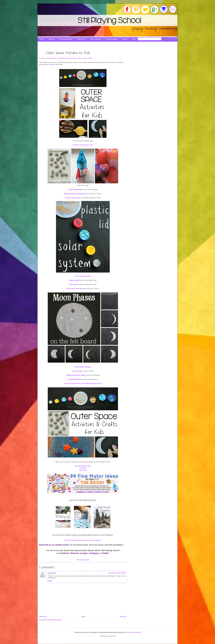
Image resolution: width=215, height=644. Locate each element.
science (79, 58)
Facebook (64, 553)
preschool (74, 58)
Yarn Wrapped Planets (75, 379)
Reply (50, 581)
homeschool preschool (64, 58)
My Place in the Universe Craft (83, 145)
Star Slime (72, 284)
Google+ (84, 553)
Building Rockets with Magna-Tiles (75, 194)
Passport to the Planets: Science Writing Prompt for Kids (82, 383)
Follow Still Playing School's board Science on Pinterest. (82, 540)
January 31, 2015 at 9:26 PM (117, 573)
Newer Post (42, 616)
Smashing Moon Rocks (76, 189)
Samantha (52, 573)
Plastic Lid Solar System (83, 276)
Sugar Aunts (83, 470)
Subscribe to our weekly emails (54, 545)
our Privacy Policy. (135, 632)
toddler (90, 58)
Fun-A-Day (82, 468)
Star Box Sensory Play (72, 198)
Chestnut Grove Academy (83, 466)
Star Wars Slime (77, 371)
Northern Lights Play (75, 280)
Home (83, 616)
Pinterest (74, 553)
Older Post (123, 616)
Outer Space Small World (75, 288)
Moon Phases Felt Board (83, 367)
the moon (51, 64)
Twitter (105, 553)
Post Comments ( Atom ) (54, 620)
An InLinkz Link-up (83, 560)
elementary (54, 58)
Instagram (94, 553)
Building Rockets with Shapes (76, 375)
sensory (85, 58)
